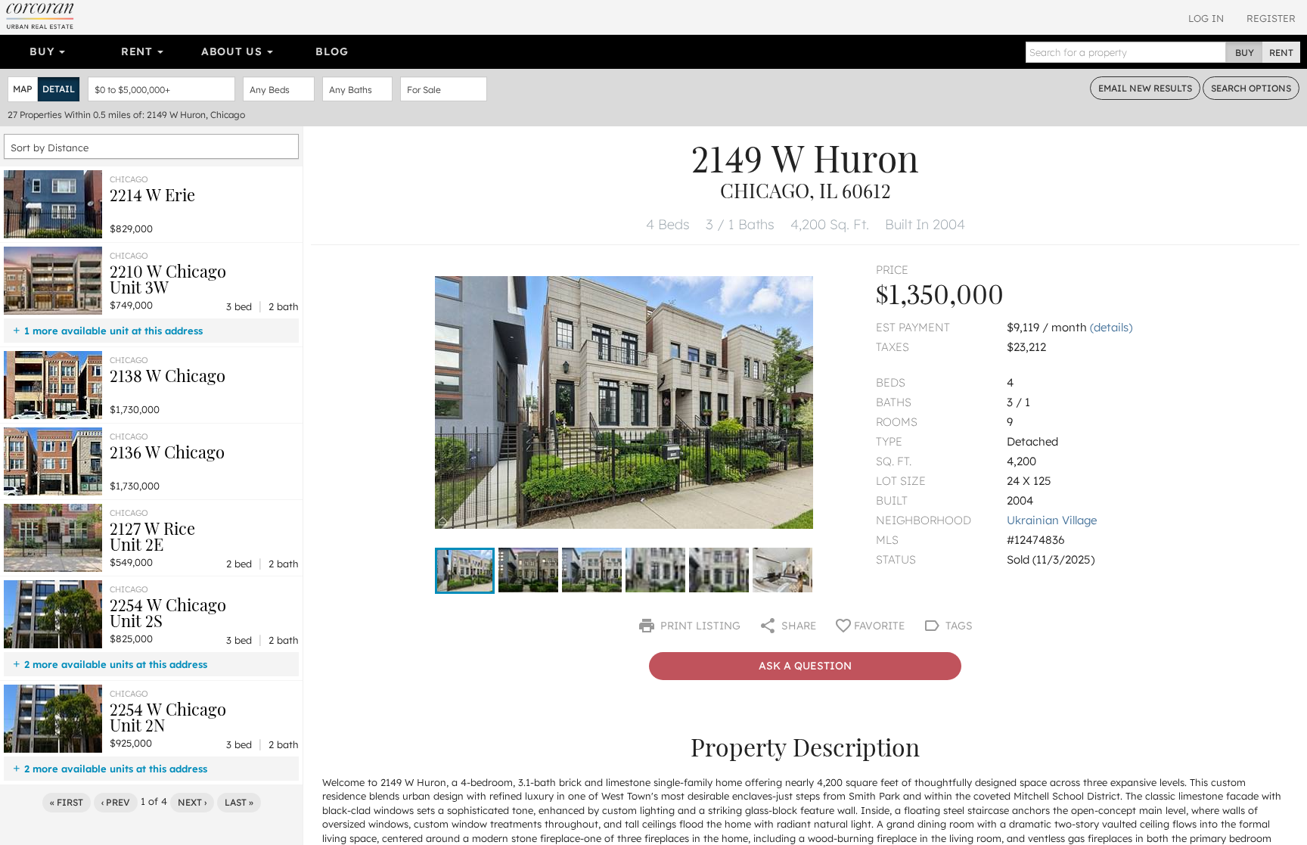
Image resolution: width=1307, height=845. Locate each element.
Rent (139, 51)
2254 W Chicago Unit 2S (168, 612)
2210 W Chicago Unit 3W (168, 278)
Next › (192, 802)
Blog (331, 51)
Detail (58, 89)
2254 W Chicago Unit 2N (168, 716)
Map (23, 89)
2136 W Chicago (167, 451)
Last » (239, 802)
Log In (1206, 18)
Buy (43, 51)
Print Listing (698, 625)
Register (1271, 18)
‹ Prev (115, 802)
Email (1145, 88)
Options (1251, 88)
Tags (957, 625)
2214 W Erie (152, 194)
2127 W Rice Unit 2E (152, 536)
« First (66, 802)
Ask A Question (805, 666)
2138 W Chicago (167, 375)
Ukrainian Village (1052, 520)
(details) (1111, 327)
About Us (233, 51)
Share (797, 625)
